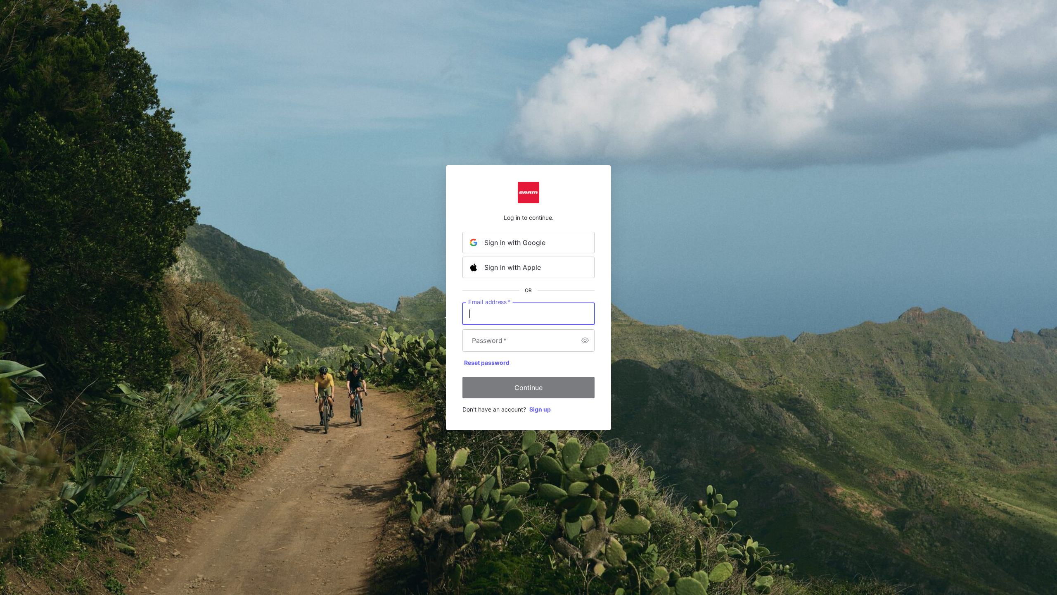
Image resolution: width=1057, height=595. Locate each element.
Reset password (487, 362)
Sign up (540, 409)
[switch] (585, 340)
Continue (528, 387)
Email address (489, 301)
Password (489, 340)
